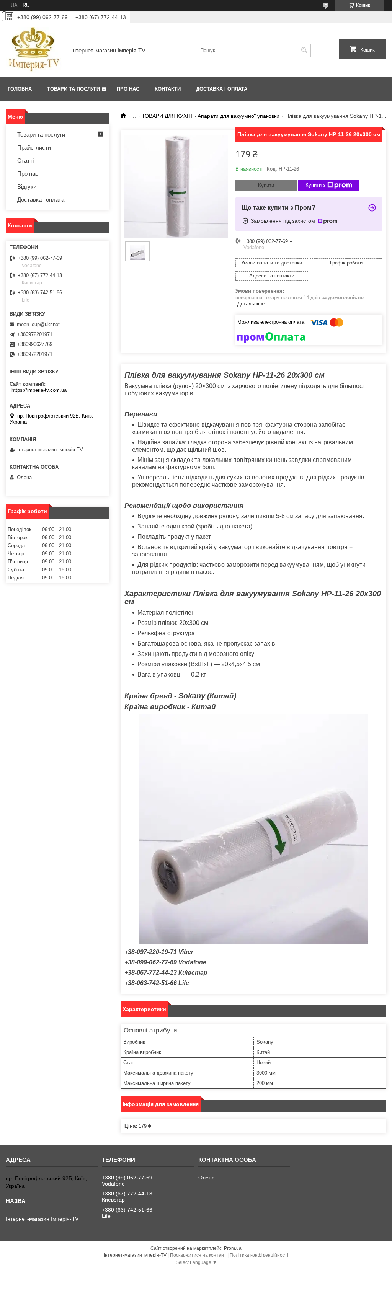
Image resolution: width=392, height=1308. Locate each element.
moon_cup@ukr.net (38, 324)
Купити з (315, 185)
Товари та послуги (73, 89)
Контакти (168, 89)
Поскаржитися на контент (198, 1255)
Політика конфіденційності (259, 1255)
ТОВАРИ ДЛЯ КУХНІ (167, 116)
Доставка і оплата (221, 89)
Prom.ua (233, 1248)
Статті (25, 160)
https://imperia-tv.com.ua (39, 390)
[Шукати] (304, 50)
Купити (266, 185)
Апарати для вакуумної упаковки (238, 116)
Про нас (128, 89)
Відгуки (26, 186)
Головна (20, 89)
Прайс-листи (34, 147)
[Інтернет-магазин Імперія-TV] (34, 50)
